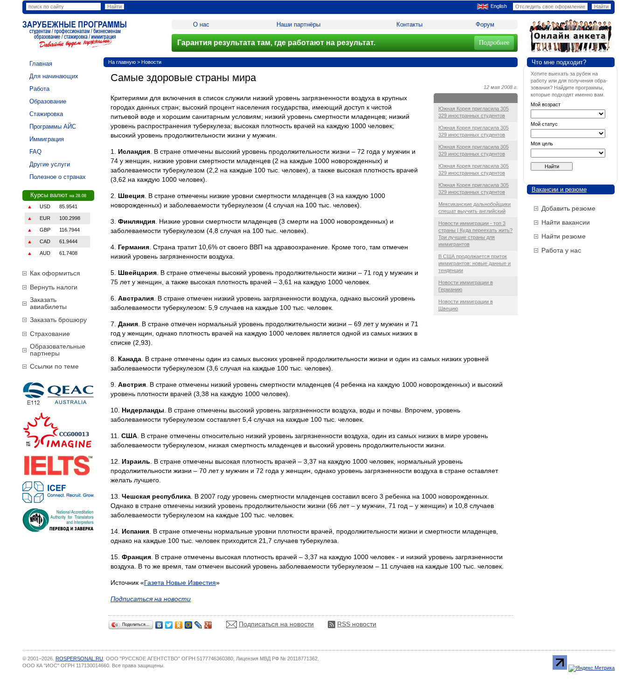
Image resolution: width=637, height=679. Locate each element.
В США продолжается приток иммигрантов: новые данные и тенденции (474, 263)
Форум (485, 24)
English (499, 6)
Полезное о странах (57, 176)
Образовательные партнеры (57, 350)
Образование (47, 101)
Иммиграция (46, 139)
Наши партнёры (298, 24)
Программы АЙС (52, 126)
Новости (151, 62)
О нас (201, 24)
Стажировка (46, 113)
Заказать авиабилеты (48, 303)
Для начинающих (53, 76)
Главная (40, 63)
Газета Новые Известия (180, 582)
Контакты (409, 24)
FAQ (35, 151)
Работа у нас (561, 250)
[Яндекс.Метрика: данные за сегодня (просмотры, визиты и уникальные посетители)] (591, 668)
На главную (122, 62)
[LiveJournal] (198, 625)
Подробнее (494, 42)
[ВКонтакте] (159, 625)
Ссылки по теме (54, 366)
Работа (39, 88)
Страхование (50, 333)
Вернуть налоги (53, 287)
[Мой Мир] (189, 625)
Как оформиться (55, 273)
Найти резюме (563, 236)
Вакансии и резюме (559, 189)
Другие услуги (49, 164)
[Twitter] (169, 625)
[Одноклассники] (179, 625)
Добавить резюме (568, 208)
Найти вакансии (565, 222)
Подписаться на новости (276, 624)
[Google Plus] (208, 625)
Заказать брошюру (58, 319)
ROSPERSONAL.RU (79, 658)
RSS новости (356, 624)
